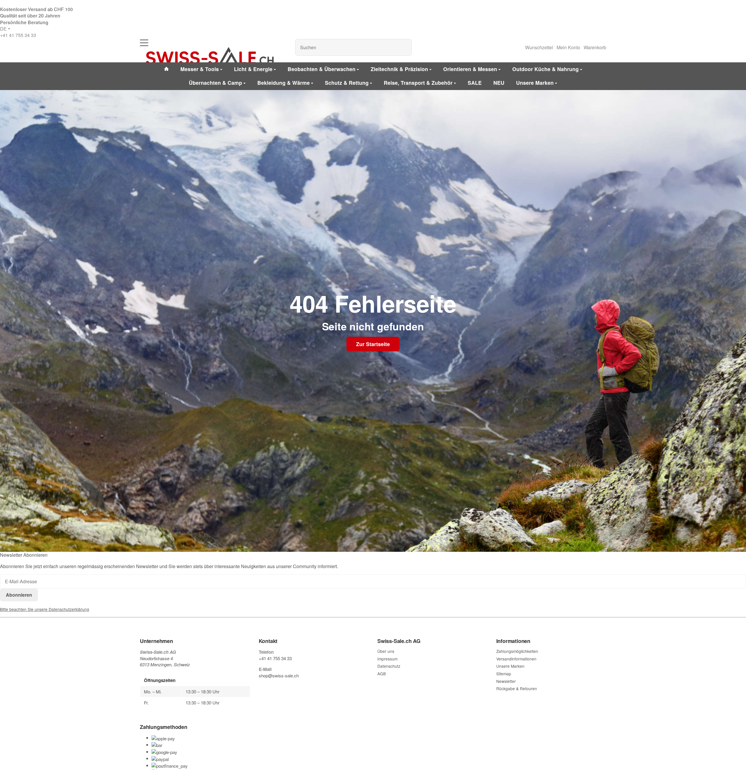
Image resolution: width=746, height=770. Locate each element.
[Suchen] (404, 47)
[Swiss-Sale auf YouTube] (274, 686)
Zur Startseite (373, 344)
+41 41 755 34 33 (18, 35)
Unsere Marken (535, 82)
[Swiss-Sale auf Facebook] (261, 686)
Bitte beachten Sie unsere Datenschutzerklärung (44, 609)
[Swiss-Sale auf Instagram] (288, 686)
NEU (498, 82)
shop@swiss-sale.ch (279, 675)
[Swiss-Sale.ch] (210, 56)
